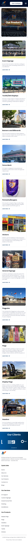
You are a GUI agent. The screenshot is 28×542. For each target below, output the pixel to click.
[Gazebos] (14, 408)
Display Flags (7, 382)
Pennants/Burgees (9, 200)
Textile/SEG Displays (10, 96)
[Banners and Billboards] (14, 119)
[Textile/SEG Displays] (14, 84)
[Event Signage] (14, 49)
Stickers (5, 235)
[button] (26, 3)
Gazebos (5, 419)
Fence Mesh (7, 165)
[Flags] (14, 334)
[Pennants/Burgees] (14, 188)
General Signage (8, 271)
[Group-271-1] (14, 453)
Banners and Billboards (11, 130)
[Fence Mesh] (14, 154)
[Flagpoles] (14, 297)
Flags (4, 346)
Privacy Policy (9, 539)
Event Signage (8, 61)
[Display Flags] (14, 370)
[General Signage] (14, 259)
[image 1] (3, 3)
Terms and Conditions (17, 539)
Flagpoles (6, 308)
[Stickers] (14, 223)
